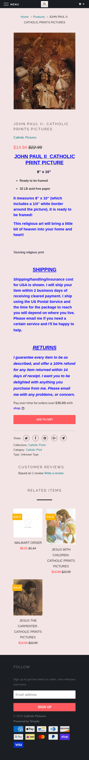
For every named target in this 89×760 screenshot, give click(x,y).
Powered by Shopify (26, 721)
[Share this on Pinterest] (44, 438)
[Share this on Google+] (53, 438)
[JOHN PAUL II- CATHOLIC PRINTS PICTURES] (44, 71)
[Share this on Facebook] (35, 438)
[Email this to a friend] (63, 438)
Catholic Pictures (24, 137)
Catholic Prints (37, 445)
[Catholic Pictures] (44, 4)
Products (39, 16)
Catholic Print (34, 449)
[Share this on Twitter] (25, 438)
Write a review (54, 473)
